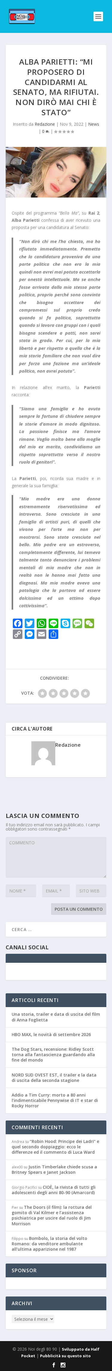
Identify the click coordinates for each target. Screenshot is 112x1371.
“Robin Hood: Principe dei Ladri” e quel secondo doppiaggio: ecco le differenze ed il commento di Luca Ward (55, 1146)
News (93, 124)
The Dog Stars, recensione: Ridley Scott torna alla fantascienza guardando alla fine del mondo (53, 1054)
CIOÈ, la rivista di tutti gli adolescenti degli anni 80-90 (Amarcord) (54, 1189)
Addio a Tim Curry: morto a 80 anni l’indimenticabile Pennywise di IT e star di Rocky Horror (55, 1100)
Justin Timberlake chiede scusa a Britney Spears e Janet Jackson (54, 1169)
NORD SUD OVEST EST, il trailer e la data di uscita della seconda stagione (54, 1077)
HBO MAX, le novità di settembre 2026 (51, 1034)
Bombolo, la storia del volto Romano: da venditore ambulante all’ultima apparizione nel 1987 (49, 1243)
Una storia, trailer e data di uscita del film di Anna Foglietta (56, 1016)
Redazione (45, 124)
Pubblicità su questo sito (65, 1355)
